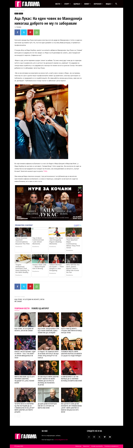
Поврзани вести (22, 308)
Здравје (77, 4)
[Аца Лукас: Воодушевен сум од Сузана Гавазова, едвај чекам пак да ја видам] (48, 319)
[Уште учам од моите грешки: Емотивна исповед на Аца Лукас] (71, 319)
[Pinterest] (30, 32)
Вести (57, 4)
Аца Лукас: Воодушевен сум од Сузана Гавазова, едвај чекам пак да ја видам (48, 331)
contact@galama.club (61, 440)
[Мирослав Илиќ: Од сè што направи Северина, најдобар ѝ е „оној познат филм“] (25, 368)
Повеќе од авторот (40, 308)
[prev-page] (16, 416)
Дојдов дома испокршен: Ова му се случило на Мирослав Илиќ (47, 406)
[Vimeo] (105, 437)
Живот (86, 4)
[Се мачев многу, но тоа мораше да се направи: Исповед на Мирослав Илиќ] (71, 368)
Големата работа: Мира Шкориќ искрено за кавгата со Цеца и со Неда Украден (71, 354)
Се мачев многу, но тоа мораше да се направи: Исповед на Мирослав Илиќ (71, 379)
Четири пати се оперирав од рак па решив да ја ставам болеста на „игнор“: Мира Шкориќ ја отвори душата (25, 408)
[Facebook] (17, 32)
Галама (18, 27)
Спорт (66, 4)
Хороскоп (97, 4)
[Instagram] (94, 437)
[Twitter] (24, 32)
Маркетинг (86, 446)
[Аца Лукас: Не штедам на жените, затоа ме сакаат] (25, 319)
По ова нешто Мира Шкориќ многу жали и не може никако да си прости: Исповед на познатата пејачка (48, 381)
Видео (108, 4)
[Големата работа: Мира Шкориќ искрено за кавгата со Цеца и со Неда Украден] (71, 342)
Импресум (78, 446)
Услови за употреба (97, 446)
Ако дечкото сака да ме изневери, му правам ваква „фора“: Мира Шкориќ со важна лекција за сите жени (71, 408)
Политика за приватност (111, 446)
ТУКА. (45, 171)
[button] (116, 4)
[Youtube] (110, 437)
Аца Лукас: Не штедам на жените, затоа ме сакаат (29, 300)
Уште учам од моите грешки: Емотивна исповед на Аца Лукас (71, 331)
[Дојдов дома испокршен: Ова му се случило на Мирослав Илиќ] (48, 395)
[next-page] (19, 416)
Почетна (17, 11)
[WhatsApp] (37, 32)
